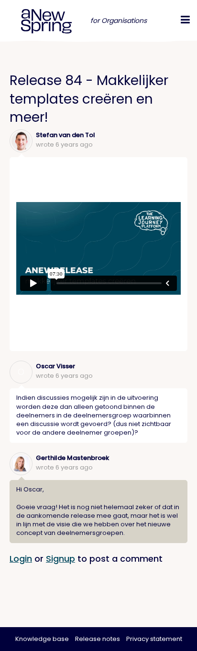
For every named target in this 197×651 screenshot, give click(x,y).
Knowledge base (42, 638)
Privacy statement (154, 638)
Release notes (97, 638)
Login (21, 559)
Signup (60, 559)
